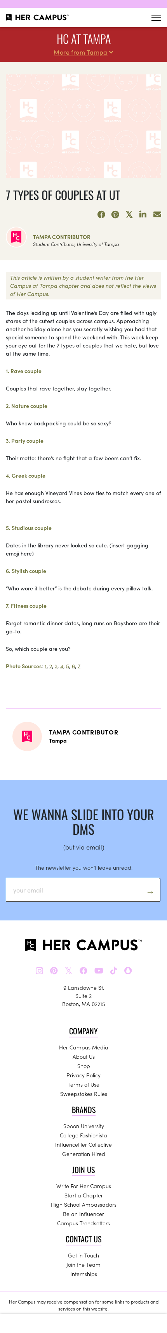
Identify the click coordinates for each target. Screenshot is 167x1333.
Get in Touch (83, 1255)
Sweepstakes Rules (83, 1093)
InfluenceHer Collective (83, 1144)
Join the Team (83, 1264)
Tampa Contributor (61, 237)
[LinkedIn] (143, 214)
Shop (83, 1066)
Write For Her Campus (83, 1186)
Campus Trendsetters (83, 1223)
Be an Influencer (83, 1214)
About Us (84, 1056)
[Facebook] (101, 214)
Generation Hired (83, 1154)
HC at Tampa (84, 38)
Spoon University (83, 1126)
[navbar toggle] (156, 18)
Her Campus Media (83, 1047)
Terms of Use (83, 1084)
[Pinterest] (115, 214)
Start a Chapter (83, 1195)
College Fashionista (83, 1135)
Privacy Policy (83, 1075)
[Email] (157, 214)
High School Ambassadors (84, 1204)
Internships (83, 1274)
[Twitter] (129, 214)
